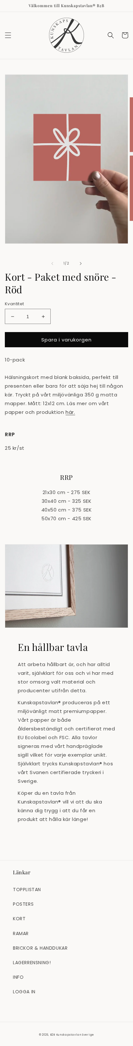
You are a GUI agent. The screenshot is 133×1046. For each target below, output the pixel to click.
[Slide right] (81, 263)
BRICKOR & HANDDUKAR (40, 948)
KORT (19, 918)
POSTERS (23, 904)
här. (70, 412)
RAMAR (21, 933)
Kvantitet (14, 304)
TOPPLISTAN (27, 889)
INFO (18, 977)
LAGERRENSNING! (32, 962)
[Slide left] (52, 263)
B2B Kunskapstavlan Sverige (72, 1035)
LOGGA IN (24, 991)
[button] (8, 35)
